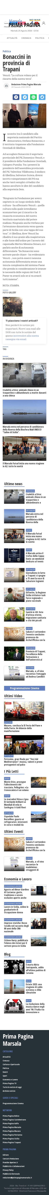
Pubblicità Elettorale (11, 1174)
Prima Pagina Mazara (12, 1131)
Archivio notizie (9, 1091)
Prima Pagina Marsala (12, 1127)
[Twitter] (24, 97)
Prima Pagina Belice (11, 1116)
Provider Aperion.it (10, 1162)
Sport (5, 1075)
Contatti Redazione (11, 1158)
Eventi (5, 1072)
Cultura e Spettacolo (11, 1064)
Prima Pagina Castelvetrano (14, 1119)
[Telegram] (42, 97)
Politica (39, 38)
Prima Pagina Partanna (12, 1135)
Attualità (12, 38)
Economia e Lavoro (10, 1079)
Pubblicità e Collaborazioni (13, 1166)
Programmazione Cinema (13, 1103)
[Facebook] (16, 97)
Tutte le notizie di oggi (12, 1087)
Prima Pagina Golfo (11, 1123)
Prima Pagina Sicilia (11, 1138)
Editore (6, 1155)
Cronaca (26, 38)
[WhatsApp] (33, 97)
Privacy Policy (8, 1170)
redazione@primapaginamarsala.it (17, 1177)
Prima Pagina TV (9, 1083)
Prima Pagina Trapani (12, 1142)
